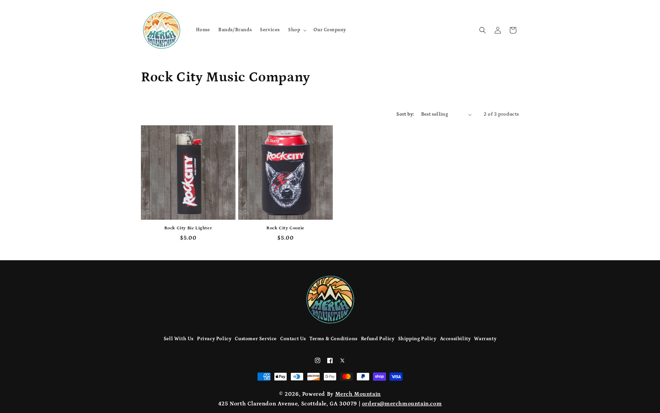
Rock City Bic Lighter (188, 228)
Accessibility (455, 339)
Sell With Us (179, 339)
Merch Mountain (358, 394)
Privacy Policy (214, 339)
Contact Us (293, 339)
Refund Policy (378, 339)
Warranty (485, 339)
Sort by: (405, 114)
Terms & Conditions (333, 339)
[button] (296, 30)
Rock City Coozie (285, 228)
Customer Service (256, 339)
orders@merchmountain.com (402, 404)
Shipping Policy (417, 339)
